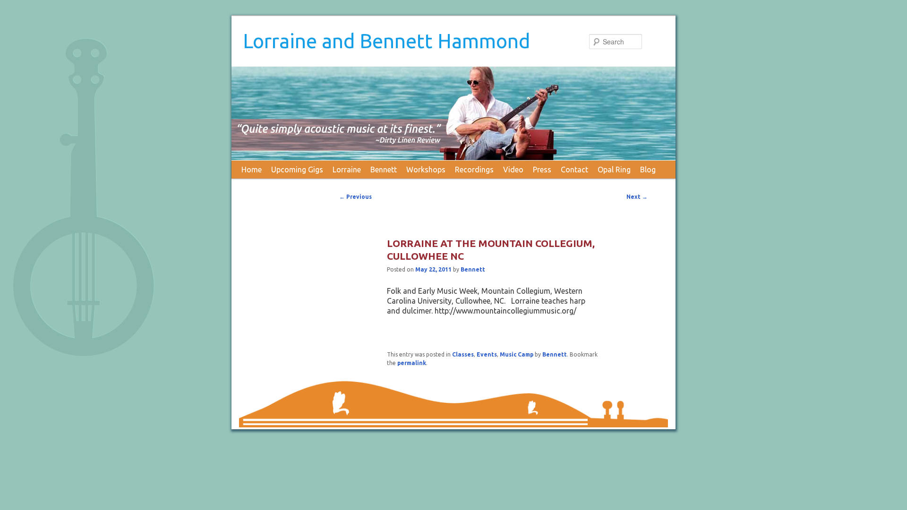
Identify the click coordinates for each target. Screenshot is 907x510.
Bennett (383, 169)
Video (513, 169)
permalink (411, 363)
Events (487, 354)
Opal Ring (614, 169)
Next (637, 197)
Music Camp (516, 354)
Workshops (425, 169)
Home (251, 169)
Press (542, 169)
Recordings (474, 169)
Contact (574, 169)
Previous (355, 197)
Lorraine (347, 169)
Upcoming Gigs (297, 169)
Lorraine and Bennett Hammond (386, 41)
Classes (463, 354)
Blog (648, 169)
